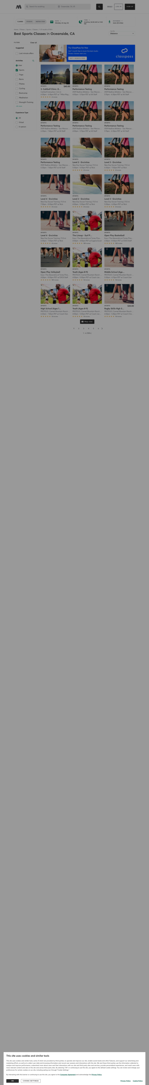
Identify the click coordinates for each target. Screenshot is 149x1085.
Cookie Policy (138, 1081)
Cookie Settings (31, 1081)
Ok (12, 1081)
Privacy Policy (97, 1074)
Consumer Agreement (68, 1074)
